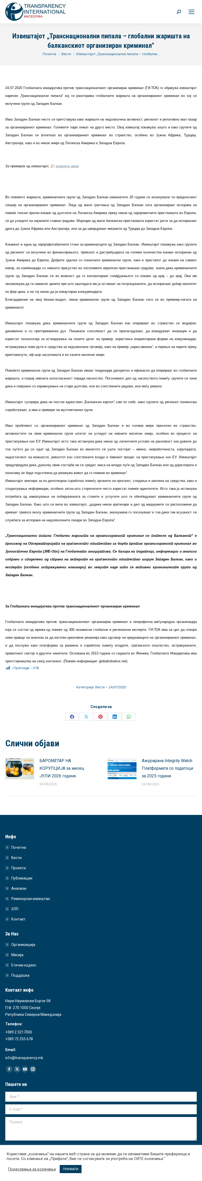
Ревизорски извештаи (30, 899)
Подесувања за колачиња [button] (32, 1169)
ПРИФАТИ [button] (70, 1169)
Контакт (18, 919)
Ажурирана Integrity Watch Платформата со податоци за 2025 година (167, 768)
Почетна (18, 847)
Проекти (18, 868)
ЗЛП (14, 909)
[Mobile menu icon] (191, 12)
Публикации (21, 878)
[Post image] (19, 768)
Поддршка (20, 975)
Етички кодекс (23, 965)
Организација (23, 945)
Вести (100, 687)
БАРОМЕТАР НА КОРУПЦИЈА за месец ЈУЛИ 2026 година (61, 768)
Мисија (17, 955)
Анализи (18, 888)
